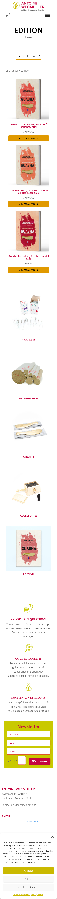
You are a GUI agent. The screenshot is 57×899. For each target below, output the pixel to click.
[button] (52, 836)
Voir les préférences (28, 887)
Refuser (29, 879)
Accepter (28, 870)
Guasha (28, 434)
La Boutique (12, 70)
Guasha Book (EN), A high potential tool (28, 258)
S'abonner (39, 761)
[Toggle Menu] (47, 15)
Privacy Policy (37, 894)
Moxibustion (28, 375)
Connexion (32, 822)
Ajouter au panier (28, 138)
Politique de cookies (21, 894)
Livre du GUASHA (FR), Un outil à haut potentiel (28, 126)
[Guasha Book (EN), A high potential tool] (27, 252)
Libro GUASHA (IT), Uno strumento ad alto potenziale (29, 192)
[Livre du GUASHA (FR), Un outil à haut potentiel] (27, 120)
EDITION (28, 551)
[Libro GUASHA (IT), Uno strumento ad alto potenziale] (27, 186)
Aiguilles (28, 317)
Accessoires (28, 493)
